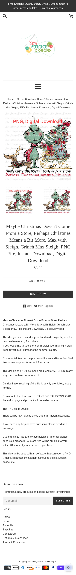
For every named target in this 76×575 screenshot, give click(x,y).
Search (7, 521)
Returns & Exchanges (15, 537)
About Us (8, 525)
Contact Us (9, 533)
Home (6, 516)
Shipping (8, 529)
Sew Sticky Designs (46, 561)
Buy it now (38, 294)
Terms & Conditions (14, 542)
